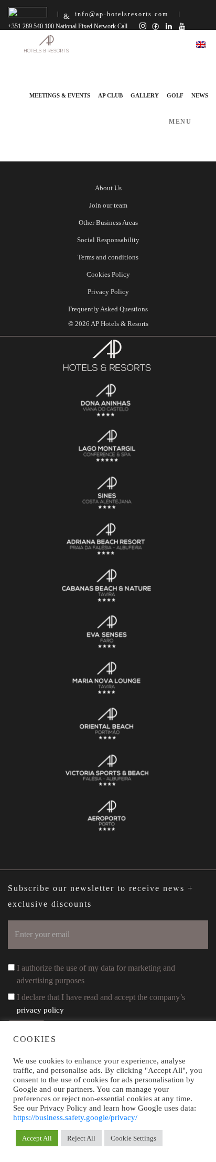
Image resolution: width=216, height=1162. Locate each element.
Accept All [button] (37, 1138)
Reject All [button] (81, 1138)
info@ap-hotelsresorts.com (121, 14)
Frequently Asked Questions (108, 309)
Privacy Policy (108, 292)
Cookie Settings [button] (133, 1138)
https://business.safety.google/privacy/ (75, 1117)
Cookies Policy (108, 274)
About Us (108, 188)
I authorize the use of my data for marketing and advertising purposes (96, 974)
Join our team (108, 205)
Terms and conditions (108, 257)
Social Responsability (108, 240)
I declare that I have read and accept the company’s (101, 1003)
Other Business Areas (108, 222)
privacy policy (40, 1010)
